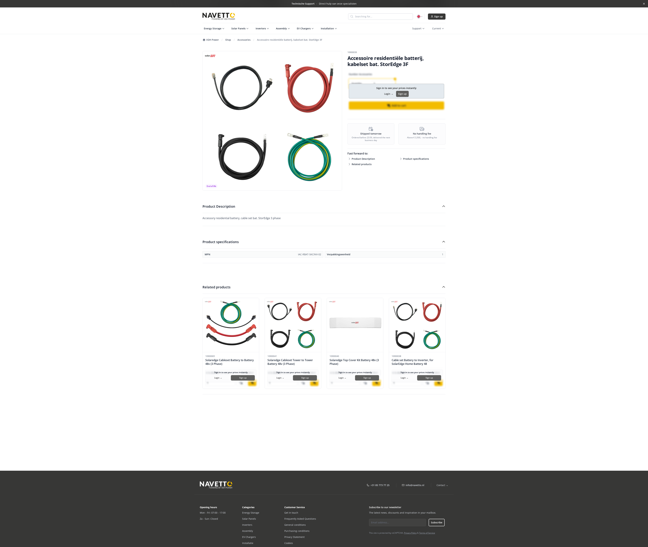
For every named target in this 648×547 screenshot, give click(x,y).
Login (388, 93)
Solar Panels (249, 518)
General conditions (295, 524)
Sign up (438, 16)
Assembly (247, 530)
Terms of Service (427, 532)
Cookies (288, 543)
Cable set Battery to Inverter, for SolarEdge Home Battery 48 (412, 362)
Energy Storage (250, 512)
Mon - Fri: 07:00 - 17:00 (213, 512)
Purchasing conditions (296, 530)
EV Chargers (249, 537)
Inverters (247, 524)
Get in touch (291, 512)
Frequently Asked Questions (300, 518)
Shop (228, 39)
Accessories (244, 39)
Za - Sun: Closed (209, 518)
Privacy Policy (410, 532)
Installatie (247, 543)
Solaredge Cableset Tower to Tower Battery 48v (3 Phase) (290, 362)
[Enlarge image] (272, 120)
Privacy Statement (294, 537)
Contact (442, 485)
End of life (211, 186)
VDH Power (212, 39)
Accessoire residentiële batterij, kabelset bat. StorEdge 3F (289, 39)
